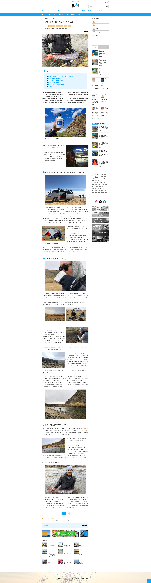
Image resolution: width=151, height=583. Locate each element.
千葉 (105, 177)
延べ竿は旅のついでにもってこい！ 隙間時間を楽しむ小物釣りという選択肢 (68, 551)
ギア (43, 11)
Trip (66, 28)
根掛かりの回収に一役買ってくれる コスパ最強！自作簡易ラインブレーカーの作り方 (103, 135)
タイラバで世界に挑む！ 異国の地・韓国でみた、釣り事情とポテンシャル (83, 544)
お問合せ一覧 (77, 578)
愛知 (102, 184)
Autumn (44, 28)
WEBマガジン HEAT (49, 14)
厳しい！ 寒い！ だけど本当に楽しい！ (57, 84)
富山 (99, 180)
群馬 (102, 190)
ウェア (95, 11)
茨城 (105, 190)
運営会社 (82, 578)
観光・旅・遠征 (70, 520)
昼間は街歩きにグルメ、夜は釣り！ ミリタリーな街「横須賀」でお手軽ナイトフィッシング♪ (68, 545)
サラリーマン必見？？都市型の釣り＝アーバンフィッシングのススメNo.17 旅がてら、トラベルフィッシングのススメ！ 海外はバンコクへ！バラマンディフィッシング (52, 553)
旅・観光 (101, 11)
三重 (102, 174)
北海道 (101, 176)
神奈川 (100, 188)
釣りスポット (60, 11)
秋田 (99, 190)
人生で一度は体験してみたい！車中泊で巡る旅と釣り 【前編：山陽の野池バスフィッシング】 (83, 551)
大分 (101, 178)
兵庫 (96, 176)
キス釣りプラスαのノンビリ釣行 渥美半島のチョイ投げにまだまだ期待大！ (52, 544)
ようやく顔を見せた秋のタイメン (55, 80)
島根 (104, 182)
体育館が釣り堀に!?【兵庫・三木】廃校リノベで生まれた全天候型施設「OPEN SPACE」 (95, 115)
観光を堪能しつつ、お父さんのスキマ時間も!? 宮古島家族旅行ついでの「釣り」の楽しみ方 (83, 562)
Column (52, 28)
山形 (104, 180)
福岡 (93, 190)
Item (63, 28)
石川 (96, 188)
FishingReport (58, 28)
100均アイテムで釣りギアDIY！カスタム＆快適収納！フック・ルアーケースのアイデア (104, 87)
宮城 (93, 180)
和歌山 (93, 178)
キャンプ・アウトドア (80, 11)
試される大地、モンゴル (53, 82)
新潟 (106, 184)
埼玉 (98, 178)
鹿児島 (99, 193)
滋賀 (106, 186)
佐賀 (93, 177)
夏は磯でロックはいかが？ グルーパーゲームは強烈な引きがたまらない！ (103, 144)
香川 (106, 192)
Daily (94, 47)
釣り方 (51, 11)
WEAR (70, 25)
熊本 (93, 188)
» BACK (46, 525)
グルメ (89, 11)
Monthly (106, 47)
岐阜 (95, 182)
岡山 (98, 182)
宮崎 (96, 180)
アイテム (64, 520)
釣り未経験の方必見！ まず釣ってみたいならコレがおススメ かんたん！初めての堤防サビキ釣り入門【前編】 (103, 162)
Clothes (48, 28)
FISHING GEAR (61, 14)
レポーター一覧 (70, 578)
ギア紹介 (50, 86)
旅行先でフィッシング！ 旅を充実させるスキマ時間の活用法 (52, 561)
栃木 (97, 186)
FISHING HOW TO (59, 25)
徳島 (96, 184)
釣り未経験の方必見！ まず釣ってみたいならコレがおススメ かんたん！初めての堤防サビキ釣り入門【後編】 (103, 153)
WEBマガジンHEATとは (62, 578)
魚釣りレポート (59, 520)
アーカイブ (107, 11)
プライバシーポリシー (89, 578)
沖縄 (100, 186)
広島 (93, 184)
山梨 (93, 182)
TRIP (65, 25)
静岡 (102, 192)
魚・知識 (69, 11)
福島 (96, 190)
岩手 (101, 182)
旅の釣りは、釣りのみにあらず (55, 78)
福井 (104, 188)
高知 (93, 193)
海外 (103, 186)
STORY (55, 14)
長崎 (93, 192)
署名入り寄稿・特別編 (51, 520)
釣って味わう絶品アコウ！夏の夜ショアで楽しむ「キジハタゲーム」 (103, 62)
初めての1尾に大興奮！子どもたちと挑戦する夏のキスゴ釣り (103, 53)
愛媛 (99, 184)
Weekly (100, 47)
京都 (105, 174)
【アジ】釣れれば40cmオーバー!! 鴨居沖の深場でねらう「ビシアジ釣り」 (104, 127)
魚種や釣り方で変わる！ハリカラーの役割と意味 (104, 114)
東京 (93, 186)
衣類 (45, 520)
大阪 (104, 178)
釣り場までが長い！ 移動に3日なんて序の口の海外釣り (60, 76)
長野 (96, 192)
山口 (102, 180)
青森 (99, 192)
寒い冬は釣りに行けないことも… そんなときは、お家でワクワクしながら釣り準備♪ (68, 562)
